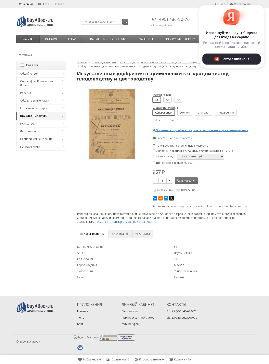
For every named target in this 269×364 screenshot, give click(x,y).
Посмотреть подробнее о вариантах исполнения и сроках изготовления (201, 130)
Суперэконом (163, 112)
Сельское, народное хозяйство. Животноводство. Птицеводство (207, 206)
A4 (167, 99)
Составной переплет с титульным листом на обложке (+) (194, 150)
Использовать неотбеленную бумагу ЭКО (182, 145)
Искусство (27, 123)
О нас (72, 39)
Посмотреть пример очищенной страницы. (123, 222)
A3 (178, 99)
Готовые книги (30, 146)
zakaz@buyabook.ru (184, 317)
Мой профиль (131, 324)
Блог (61, 4)
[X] (171, 198)
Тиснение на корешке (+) (175, 162)
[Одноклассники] (160, 198)
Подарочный (226, 112)
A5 (156, 99)
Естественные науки (33, 108)
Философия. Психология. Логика (36, 83)
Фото (45, 4)
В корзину (188, 180)
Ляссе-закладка (165, 156)
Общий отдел (29, 73)
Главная (28, 4)
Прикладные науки (33, 116)
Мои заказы (130, 311)
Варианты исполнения (107, 39)
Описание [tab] (122, 234)
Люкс (158, 120)
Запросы (146, 39)
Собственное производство (174, 138)
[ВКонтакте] (155, 198)
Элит (173, 120)
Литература (28, 131)
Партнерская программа (138, 317)
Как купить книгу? (180, 39)
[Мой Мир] (166, 198)
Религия (25, 93)
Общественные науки (34, 100)
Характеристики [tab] (94, 234)
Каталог (51, 39)
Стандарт (204, 112)
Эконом (185, 112)
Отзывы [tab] (144, 234)
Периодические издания (36, 139)
